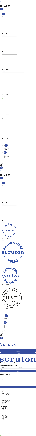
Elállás (3, 396)
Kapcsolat (3, 391)
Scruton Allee (5, 51)
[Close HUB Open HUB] (5, 152)
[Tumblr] (6, 175)
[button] (18, 435)
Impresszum (4, 395)
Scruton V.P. (5, 33)
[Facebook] (1, 6)
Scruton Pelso (5, 94)
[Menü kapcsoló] (1, 9)
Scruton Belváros (6, 115)
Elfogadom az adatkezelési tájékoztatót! (7, 385)
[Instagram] (4, 6)
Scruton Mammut (6, 69)
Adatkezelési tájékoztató (6, 393)
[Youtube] (9, 6)
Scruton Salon (5, 138)
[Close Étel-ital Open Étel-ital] (6, 145)
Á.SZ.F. (3, 392)
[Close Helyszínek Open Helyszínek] (3, 14)
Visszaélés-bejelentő (5, 394)
